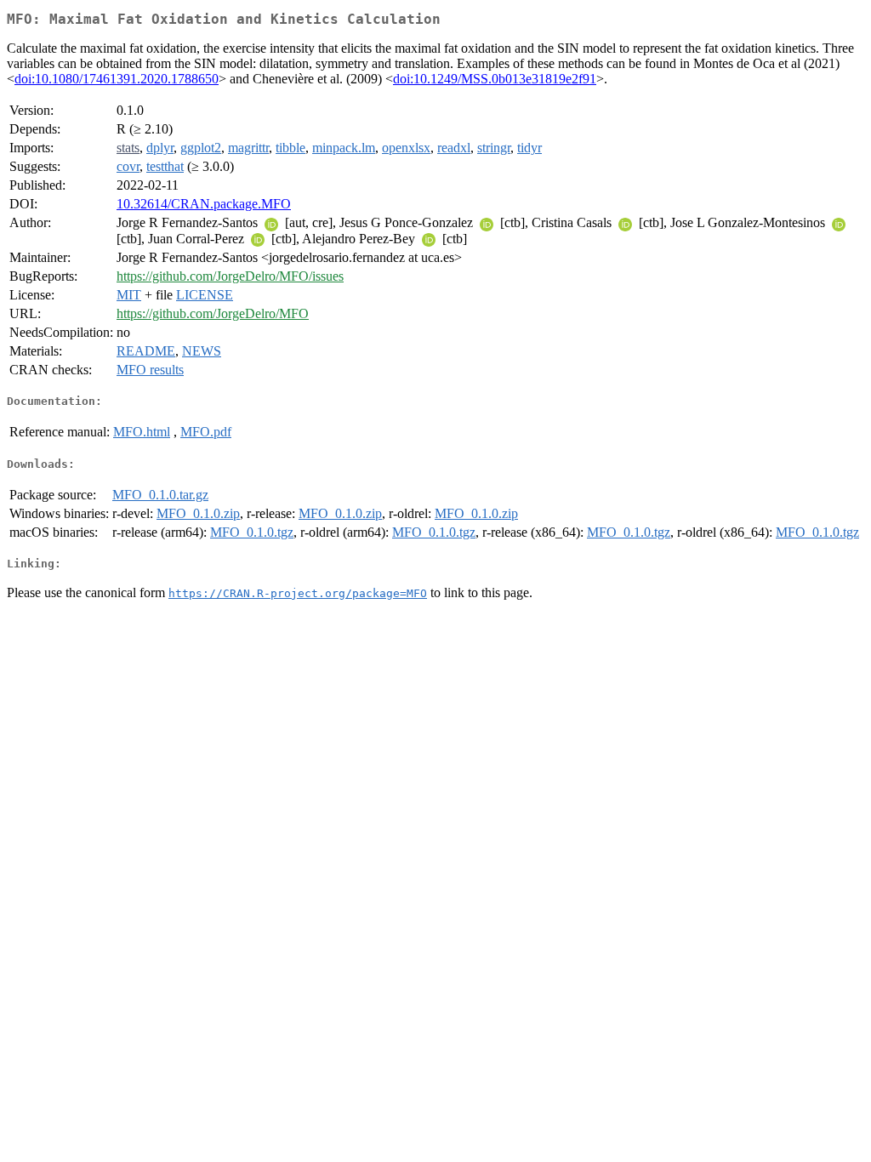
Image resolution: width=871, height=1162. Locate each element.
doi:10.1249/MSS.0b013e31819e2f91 (494, 78)
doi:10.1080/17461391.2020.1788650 (116, 78)
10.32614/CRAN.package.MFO (204, 204)
